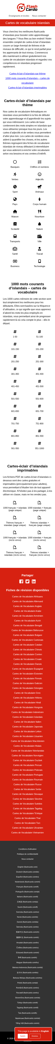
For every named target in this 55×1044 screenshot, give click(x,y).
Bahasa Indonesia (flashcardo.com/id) (27, 967)
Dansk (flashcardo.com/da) (27, 922)
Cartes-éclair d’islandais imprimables (27, 87)
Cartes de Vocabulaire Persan (27, 765)
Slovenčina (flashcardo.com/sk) (27, 998)
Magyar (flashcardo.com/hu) (27, 963)
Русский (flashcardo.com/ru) (27, 993)
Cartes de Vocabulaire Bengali (27, 625)
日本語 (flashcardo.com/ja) (27, 902)
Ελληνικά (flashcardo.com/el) (27, 953)
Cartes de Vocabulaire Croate (27, 659)
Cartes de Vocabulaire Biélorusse (27, 630)
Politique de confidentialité (27, 854)
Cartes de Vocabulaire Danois (27, 664)
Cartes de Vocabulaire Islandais (27, 717)
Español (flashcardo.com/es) (27, 877)
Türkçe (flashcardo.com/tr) (27, 1003)
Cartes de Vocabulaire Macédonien (27, 741)
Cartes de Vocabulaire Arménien (27, 616)
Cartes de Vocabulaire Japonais (27, 726)
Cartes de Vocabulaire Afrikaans (27, 596)
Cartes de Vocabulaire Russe (27, 784)
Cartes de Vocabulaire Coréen (27, 654)
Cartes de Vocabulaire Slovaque (27, 794)
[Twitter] (27, 581)
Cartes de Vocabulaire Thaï (27, 818)
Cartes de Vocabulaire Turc (27, 823)
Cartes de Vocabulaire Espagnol (27, 669)
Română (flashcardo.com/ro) (27, 988)
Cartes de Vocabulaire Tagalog (27, 808)
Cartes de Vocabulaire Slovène (27, 799)
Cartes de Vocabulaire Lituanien (27, 736)
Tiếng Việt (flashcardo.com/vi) (27, 1023)
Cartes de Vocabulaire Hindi (27, 702)
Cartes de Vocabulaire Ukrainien (27, 828)
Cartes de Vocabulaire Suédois (27, 803)
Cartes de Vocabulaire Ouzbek (27, 760)
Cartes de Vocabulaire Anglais (27, 606)
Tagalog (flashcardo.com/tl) (27, 1008)
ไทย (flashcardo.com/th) (27, 1013)
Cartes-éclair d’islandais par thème (27, 73)
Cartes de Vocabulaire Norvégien (27, 755)
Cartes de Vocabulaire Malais (27, 746)
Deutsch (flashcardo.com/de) (27, 872)
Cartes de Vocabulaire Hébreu (27, 697)
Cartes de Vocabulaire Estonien (27, 673)
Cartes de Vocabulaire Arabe (27, 611)
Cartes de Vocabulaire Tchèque (27, 813)
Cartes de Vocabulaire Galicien (27, 683)
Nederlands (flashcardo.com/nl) (27, 882)
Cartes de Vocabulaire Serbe (27, 789)
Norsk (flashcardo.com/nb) (27, 917)
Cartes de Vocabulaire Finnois (27, 678)
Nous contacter (39, 16)
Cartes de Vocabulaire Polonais (28, 770)
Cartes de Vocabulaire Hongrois (27, 707)
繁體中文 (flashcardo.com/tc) (27, 937)
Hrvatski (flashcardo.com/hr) (27, 943)
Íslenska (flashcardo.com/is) (27, 927)
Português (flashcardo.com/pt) (27, 892)
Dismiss (35, 1036)
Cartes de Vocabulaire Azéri (27, 620)
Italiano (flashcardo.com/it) (27, 897)
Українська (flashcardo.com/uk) (27, 1018)
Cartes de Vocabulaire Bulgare (27, 635)
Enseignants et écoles (19, 16)
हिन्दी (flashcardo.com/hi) (27, 958)
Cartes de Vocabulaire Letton (27, 731)
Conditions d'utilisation (27, 849)
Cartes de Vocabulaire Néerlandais (27, 750)
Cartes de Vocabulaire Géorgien (27, 688)
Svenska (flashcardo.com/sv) (27, 912)
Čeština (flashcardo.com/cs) (27, 948)
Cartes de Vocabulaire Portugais (27, 775)
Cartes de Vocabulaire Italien (27, 722)
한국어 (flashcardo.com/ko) (27, 973)
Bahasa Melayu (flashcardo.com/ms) (27, 978)
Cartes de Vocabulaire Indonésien (27, 712)
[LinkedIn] (34, 581)
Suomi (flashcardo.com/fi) (27, 907)
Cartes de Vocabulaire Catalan (27, 644)
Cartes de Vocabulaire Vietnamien (27, 832)
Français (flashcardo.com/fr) (27, 887)
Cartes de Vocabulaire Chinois (27, 649)
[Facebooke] (21, 581)
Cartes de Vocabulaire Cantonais (27, 640)
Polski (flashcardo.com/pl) (27, 983)
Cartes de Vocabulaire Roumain (27, 779)
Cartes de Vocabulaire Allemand (27, 601)
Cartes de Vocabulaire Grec (27, 693)
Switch (22, 1036)
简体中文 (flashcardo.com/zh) (27, 932)
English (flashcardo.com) (27, 867)
